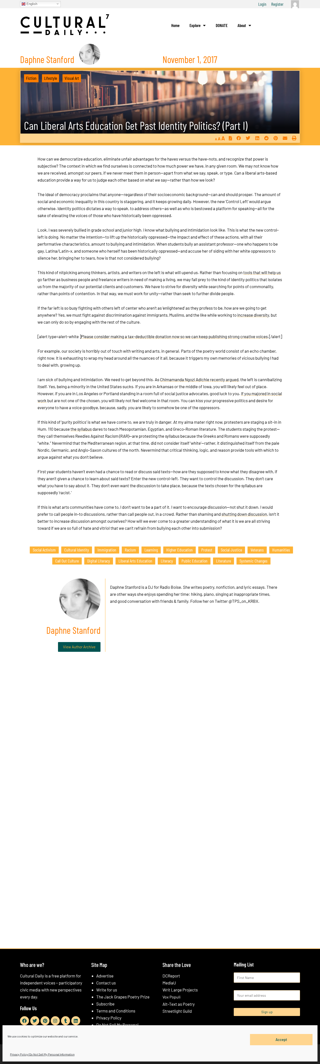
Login (262, 4)
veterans (257, 550)
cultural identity (76, 550)
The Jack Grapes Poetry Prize (123, 996)
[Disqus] (160, 731)
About (242, 25)
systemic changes (254, 561)
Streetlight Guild (177, 1010)
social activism (44, 550)
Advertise (105, 975)
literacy (167, 561)
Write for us (106, 989)
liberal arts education (135, 561)
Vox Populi (171, 996)
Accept (281, 1039)
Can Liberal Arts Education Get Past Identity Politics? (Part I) (136, 125)
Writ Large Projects (180, 989)
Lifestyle (50, 78)
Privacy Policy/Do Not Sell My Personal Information (42, 1054)
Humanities (281, 550)
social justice (231, 550)
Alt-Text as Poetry (178, 1003)
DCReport (171, 975)
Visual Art (71, 78)
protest (206, 550)
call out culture (67, 561)
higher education (179, 550)
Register (277, 4)
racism (130, 550)
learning (151, 550)
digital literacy (98, 561)
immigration (107, 550)
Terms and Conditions (115, 1010)
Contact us (106, 982)
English (31, 4)
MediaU (169, 982)
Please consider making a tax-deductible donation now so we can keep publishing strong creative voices (174, 336)
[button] (238, 138)
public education (195, 561)
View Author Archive (79, 647)
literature (223, 561)
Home (175, 25)
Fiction (31, 78)
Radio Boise (170, 587)
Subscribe (105, 1003)
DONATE (222, 25)
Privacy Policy (109, 1017)
